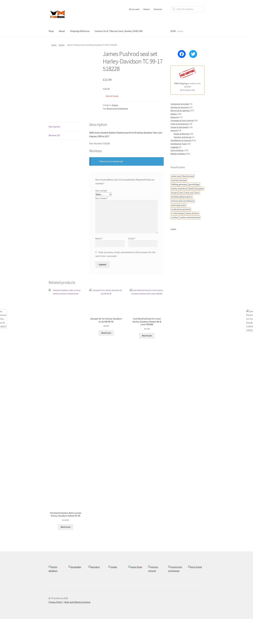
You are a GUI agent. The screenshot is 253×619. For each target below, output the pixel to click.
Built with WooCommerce (77, 602)
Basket (146, 9)
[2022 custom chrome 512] (156, 573)
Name (99, 238)
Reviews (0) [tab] (54, 135)
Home (54, 45)
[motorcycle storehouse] (176, 573)
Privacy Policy (55, 602)
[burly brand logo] (196, 573)
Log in (173, 229)
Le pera (174, 192)
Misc (197, 192)
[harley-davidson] (57, 573)
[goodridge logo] (77, 573)
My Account (134, 9)
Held (191, 188)
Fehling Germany (179, 184)
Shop (51, 31)
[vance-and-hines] (136, 573)
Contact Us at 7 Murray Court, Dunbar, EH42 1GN (119, 31)
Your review (101, 198)
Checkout (158, 9)
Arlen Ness (176, 176)
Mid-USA (189, 192)
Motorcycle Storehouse (117, 108)
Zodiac (174, 217)
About (62, 31)
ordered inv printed (180, 209)
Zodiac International (190, 217)
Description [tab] (54, 126)
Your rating (101, 190)
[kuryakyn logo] (96, 573)
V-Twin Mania (177, 213)
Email (132, 238)
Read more (65, 527)
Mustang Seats (178, 205)
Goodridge (194, 184)
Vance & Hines (192, 213)
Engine (62, 45)
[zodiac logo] (116, 573)
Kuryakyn (199, 188)
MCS (181, 192)
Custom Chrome (178, 180)
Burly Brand (188, 176)
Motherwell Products (181, 196)
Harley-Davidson (179, 188)
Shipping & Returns (79, 31)
